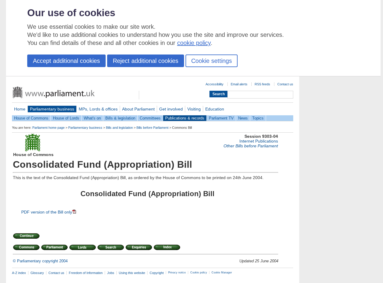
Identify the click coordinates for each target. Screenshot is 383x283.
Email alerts (239, 84)
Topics (258, 118)
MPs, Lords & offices (98, 109)
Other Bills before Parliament (251, 145)
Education (214, 109)
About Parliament (138, 109)
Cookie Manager (222, 272)
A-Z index (19, 273)
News (243, 118)
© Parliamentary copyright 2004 (40, 261)
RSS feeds (262, 84)
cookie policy (194, 43)
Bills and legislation (119, 127)
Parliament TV (221, 118)
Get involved (171, 109)
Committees (150, 118)
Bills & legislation (120, 118)
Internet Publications (258, 141)
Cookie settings (211, 60)
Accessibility (215, 84)
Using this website (132, 273)
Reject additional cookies (145, 60)
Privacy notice (177, 272)
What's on (92, 118)
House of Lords (66, 118)
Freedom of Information (86, 273)
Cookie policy (198, 272)
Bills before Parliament (152, 127)
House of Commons (31, 118)
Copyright (157, 273)
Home (19, 109)
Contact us (285, 84)
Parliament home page (48, 127)
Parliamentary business (52, 109)
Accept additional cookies (66, 60)
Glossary (37, 273)
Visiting (194, 109)
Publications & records (184, 118)
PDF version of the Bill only (46, 212)
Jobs (110, 273)
